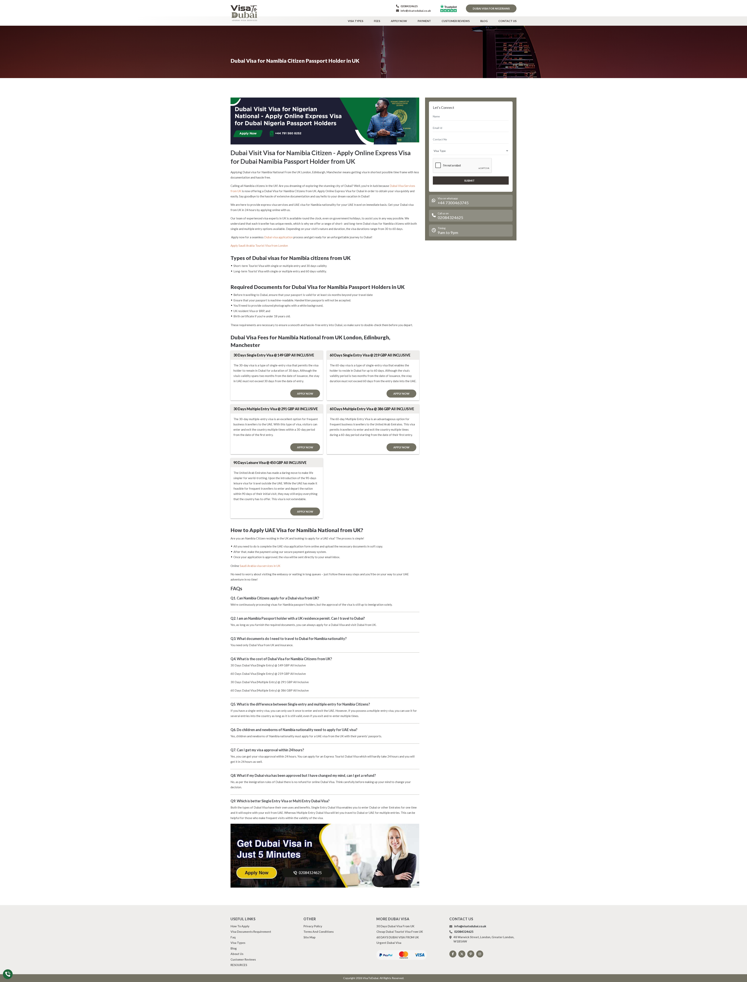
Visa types (355, 21)
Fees (377, 21)
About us (237, 954)
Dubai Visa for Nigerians (491, 8)
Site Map (309, 937)
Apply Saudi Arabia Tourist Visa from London (259, 245)
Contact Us (507, 21)
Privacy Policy (312, 926)
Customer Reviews (456, 21)
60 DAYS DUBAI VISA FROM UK (397, 937)
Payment (424, 21)
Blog (484, 21)
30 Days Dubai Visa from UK (395, 926)
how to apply (240, 926)
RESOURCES (239, 965)
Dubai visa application (278, 237)
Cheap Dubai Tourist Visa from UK (399, 931)
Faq (233, 937)
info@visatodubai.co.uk (415, 10)
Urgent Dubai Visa (388, 942)
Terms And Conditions (318, 931)
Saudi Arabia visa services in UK (260, 566)
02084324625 (409, 6)
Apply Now (399, 21)
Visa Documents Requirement (251, 931)
